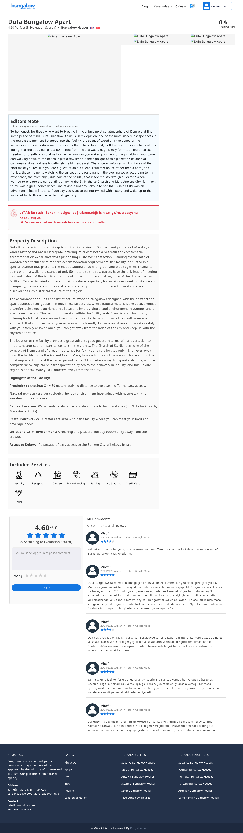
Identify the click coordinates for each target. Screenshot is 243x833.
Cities (179, 6)
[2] (31, 575)
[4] (40, 575)
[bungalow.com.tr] (23, 5)
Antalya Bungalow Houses (138, 776)
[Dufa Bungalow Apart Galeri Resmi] (150, 36)
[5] (45, 575)
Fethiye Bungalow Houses (194, 769)
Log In (46, 587)
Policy (68, 769)
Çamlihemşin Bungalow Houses (198, 797)
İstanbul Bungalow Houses (139, 783)
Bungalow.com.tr (140, 828)
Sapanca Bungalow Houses (195, 762)
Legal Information (76, 797)
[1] (26, 575)
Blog (145, 6)
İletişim (69, 790)
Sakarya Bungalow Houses (138, 762)
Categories (161, 6)
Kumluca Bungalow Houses (195, 776)
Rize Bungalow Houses (136, 797)
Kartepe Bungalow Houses (195, 783)
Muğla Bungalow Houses (137, 769)
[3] (36, 575)
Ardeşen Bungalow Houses (195, 790)
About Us (70, 762)
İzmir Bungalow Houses (137, 790)
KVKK (68, 776)
